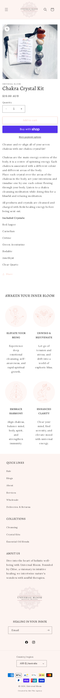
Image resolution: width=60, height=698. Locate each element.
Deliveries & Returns (18, 507)
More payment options (30, 137)
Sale (8, 471)
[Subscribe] (48, 630)
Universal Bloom (34, 686)
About (9, 485)
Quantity (7, 102)
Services (11, 492)
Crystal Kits (13, 534)
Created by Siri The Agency (30, 691)
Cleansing (12, 527)
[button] (6, 9)
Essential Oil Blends (17, 541)
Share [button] (9, 274)
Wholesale (12, 499)
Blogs (9, 478)
